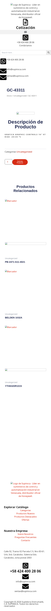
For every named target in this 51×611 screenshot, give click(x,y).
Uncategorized (20, 95)
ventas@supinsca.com (18, 75)
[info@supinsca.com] (3, 71)
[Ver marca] (25, 113)
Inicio (9, 95)
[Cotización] (25, 22)
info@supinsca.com (16, 69)
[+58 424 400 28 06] (3, 61)
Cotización (25, 27)
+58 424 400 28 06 (15, 59)
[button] (25, 32)
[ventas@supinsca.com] (3, 77)
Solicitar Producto (20, 162)
